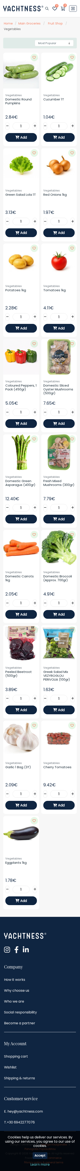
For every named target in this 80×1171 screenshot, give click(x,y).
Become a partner (19, 1023)
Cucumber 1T (53, 99)
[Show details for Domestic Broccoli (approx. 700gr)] (59, 548)
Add (23, 137)
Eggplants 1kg (16, 863)
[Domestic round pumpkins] (21, 70)
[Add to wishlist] (34, 57)
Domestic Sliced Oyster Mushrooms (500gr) (58, 389)
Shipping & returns (19, 1078)
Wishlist (10, 1067)
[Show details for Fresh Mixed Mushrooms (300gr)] (59, 452)
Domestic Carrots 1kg (20, 578)
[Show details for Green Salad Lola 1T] (21, 166)
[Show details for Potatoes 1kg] (21, 261)
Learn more (40, 1164)
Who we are (14, 1001)
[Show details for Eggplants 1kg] (21, 834)
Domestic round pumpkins (18, 101)
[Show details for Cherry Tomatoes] (59, 739)
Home (8, 23)
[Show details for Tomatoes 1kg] (59, 261)
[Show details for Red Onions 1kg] (59, 166)
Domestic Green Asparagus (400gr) (20, 483)
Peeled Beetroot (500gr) (19, 674)
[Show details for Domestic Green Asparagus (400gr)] (21, 452)
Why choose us (16, 990)
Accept (40, 1155)
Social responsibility (20, 1012)
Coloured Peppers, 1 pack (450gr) (21, 387)
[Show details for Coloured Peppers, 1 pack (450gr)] (21, 357)
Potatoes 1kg (15, 290)
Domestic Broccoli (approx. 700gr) (58, 578)
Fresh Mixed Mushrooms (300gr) (58, 483)
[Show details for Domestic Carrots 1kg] (21, 548)
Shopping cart (16, 1056)
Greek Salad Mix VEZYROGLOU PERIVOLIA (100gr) (56, 675)
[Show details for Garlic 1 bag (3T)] (21, 739)
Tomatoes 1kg (54, 290)
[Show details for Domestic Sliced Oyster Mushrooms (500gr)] (59, 357)
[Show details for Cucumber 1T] (59, 70)
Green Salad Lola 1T (20, 195)
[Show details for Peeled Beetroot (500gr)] (21, 643)
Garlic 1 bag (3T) (18, 767)
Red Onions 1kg (55, 195)
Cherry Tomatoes (57, 767)
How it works (14, 979)
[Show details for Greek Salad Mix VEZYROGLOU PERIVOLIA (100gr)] (59, 643)
